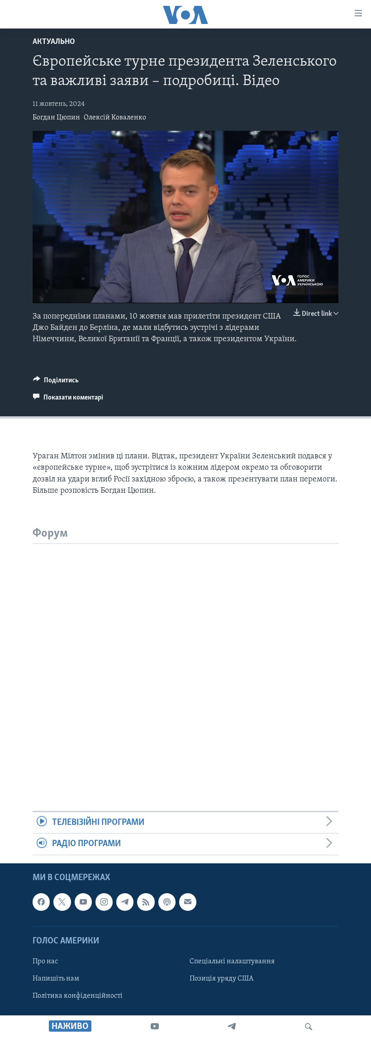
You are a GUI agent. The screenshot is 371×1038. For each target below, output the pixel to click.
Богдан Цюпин (56, 117)
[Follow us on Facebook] (41, 901)
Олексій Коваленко (115, 117)
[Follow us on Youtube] (83, 901)
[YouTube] (155, 1026)
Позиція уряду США (221, 978)
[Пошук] (308, 1026)
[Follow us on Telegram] (124, 901)
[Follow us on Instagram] (104, 901)
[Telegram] (232, 1026)
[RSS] (145, 901)
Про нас (45, 961)
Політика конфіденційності (78, 996)
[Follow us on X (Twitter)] (62, 901)
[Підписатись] (187, 901)
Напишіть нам (56, 978)
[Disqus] (185, 657)
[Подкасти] (167, 901)
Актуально (54, 42)
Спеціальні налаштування (232, 961)
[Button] (56, 382)
